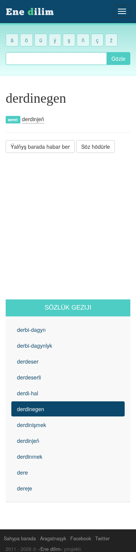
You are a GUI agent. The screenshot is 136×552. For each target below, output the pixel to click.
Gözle (118, 58)
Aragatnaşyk (53, 538)
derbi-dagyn (31, 329)
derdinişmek (31, 425)
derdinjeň (33, 119)
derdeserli (29, 377)
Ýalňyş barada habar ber (40, 146)
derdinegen (30, 409)
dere (22, 472)
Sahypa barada (20, 538)
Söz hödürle (95, 146)
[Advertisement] (68, 226)
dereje (24, 488)
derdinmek (29, 456)
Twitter (102, 538)
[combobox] (56, 58)
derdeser (28, 361)
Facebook (80, 538)
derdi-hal (27, 393)
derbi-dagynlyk (34, 345)
